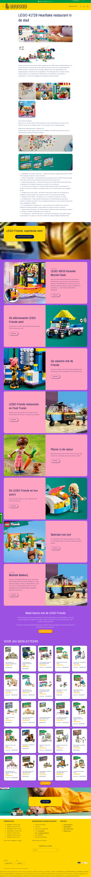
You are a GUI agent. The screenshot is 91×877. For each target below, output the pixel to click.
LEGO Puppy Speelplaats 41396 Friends (78, 690)
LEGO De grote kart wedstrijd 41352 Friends (79, 745)
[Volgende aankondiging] (88, 1)
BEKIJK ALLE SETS (45, 631)
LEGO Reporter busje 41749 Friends (61, 745)
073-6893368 (41, 831)
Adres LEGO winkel (68, 829)
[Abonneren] (57, 850)
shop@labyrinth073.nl (43, 833)
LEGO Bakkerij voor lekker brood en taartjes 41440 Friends (44, 691)
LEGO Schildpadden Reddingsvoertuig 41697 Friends (78, 719)
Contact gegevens (68, 824)
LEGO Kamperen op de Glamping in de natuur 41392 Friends (11, 773)
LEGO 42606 (45, 801)
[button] (3, 6)
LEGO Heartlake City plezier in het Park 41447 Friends (45, 718)
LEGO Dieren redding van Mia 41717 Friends (11, 690)
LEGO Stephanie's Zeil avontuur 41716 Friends (27, 690)
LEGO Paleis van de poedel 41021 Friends (61, 690)
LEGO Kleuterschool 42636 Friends (78, 772)
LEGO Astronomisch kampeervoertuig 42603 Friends (27, 664)
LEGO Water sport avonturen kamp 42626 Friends (62, 772)
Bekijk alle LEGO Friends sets (24, 236)
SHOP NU (55, 295)
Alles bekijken (45, 783)
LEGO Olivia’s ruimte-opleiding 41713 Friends (79, 663)
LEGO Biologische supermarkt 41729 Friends (45, 772)
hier (20, 840)
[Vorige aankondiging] (2, 1)
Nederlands (76, 0)
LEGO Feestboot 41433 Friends (10, 718)
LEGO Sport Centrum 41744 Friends (44, 745)
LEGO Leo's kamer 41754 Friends (10, 745)
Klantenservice (67, 831)
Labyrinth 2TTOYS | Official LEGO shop (14, 868)
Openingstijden (67, 826)
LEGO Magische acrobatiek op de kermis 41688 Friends (62, 718)
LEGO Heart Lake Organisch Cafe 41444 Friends (28, 718)
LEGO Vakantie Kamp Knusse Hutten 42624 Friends (28, 772)
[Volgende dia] (48, 817)
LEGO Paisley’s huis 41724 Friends (61, 663)
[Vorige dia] (42, 817)
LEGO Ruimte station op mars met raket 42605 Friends (45, 663)
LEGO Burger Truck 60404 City (28, 744)
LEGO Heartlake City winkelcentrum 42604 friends (11, 663)
